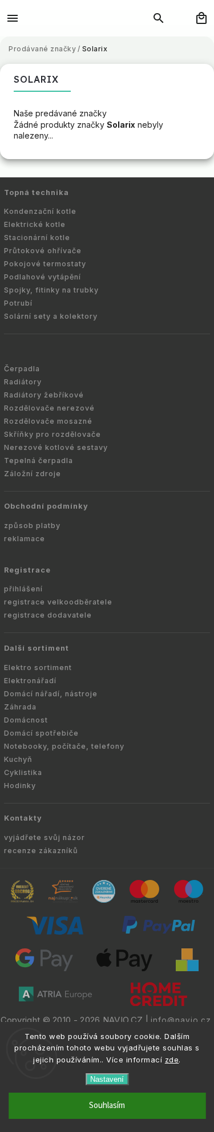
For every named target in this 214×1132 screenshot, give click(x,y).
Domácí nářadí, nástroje (51, 693)
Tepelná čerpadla (38, 460)
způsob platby (32, 525)
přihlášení (23, 589)
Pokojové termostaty (45, 263)
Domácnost (26, 720)
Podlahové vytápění (42, 277)
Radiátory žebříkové (44, 395)
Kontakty (23, 818)
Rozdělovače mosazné (48, 421)
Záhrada (20, 707)
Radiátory (23, 382)
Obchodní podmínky (46, 506)
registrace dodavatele (48, 615)
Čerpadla (22, 368)
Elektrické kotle (35, 224)
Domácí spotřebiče (41, 733)
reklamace (24, 538)
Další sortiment (36, 648)
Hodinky (20, 785)
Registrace (27, 570)
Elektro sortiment (38, 667)
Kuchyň (18, 759)
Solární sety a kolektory (51, 316)
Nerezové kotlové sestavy (56, 447)
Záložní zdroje (32, 473)
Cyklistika (23, 772)
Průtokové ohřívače (43, 250)
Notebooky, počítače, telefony (64, 746)
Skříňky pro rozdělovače (52, 434)
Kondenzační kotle (40, 211)
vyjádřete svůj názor (44, 837)
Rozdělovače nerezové (49, 408)
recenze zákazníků (41, 850)
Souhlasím (107, 1105)
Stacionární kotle (37, 237)
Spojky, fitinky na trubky (51, 290)
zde (172, 1059)
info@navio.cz (181, 1020)
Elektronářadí (30, 680)
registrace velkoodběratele (58, 602)
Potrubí (18, 303)
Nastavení (107, 1079)
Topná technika (36, 192)
